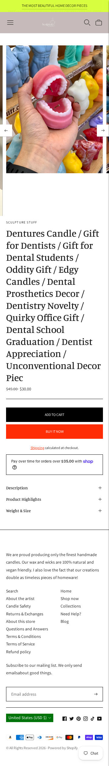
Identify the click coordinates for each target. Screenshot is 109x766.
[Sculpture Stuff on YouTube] (99, 719)
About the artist (20, 598)
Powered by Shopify (63, 748)
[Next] (103, 131)
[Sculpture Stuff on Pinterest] (78, 719)
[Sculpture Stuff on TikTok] (92, 719)
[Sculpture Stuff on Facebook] (64, 719)
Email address (22, 686)
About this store (20, 621)
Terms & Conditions (23, 636)
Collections (71, 606)
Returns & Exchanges (24, 614)
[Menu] (10, 22)
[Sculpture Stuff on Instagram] (85, 719)
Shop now (70, 598)
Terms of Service (20, 644)
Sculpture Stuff (21, 222)
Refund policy (18, 651)
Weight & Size (18, 510)
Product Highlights (23, 499)
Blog (65, 621)
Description (17, 487)
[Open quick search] (87, 22)
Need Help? (71, 614)
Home (66, 591)
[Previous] (6, 131)
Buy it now (55, 431)
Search (12, 591)
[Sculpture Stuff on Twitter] (71, 719)
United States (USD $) (27, 717)
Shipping (37, 447)
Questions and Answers (27, 629)
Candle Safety (18, 606)
